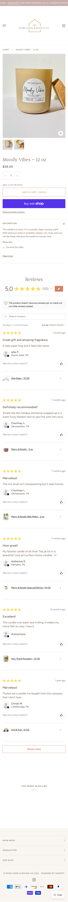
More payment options (14, 212)
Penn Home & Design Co (19, 873)
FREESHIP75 (13, 3)
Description (10, 223)
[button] (51, 289)
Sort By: (45, 325)
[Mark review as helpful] (61, 363)
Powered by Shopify (53, 873)
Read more (8, 256)
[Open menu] (8, 25)
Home (6, 49)
